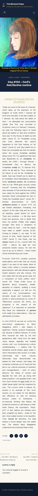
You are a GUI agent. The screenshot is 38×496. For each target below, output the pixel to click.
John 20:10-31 (19, 102)
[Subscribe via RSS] (21, 436)
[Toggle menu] (4, 12)
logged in (16, 470)
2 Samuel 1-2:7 (10, 99)
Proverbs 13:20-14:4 (25, 99)
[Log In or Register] (34, 13)
